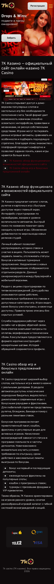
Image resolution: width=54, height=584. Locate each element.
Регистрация (37, 6)
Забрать (11, 38)
